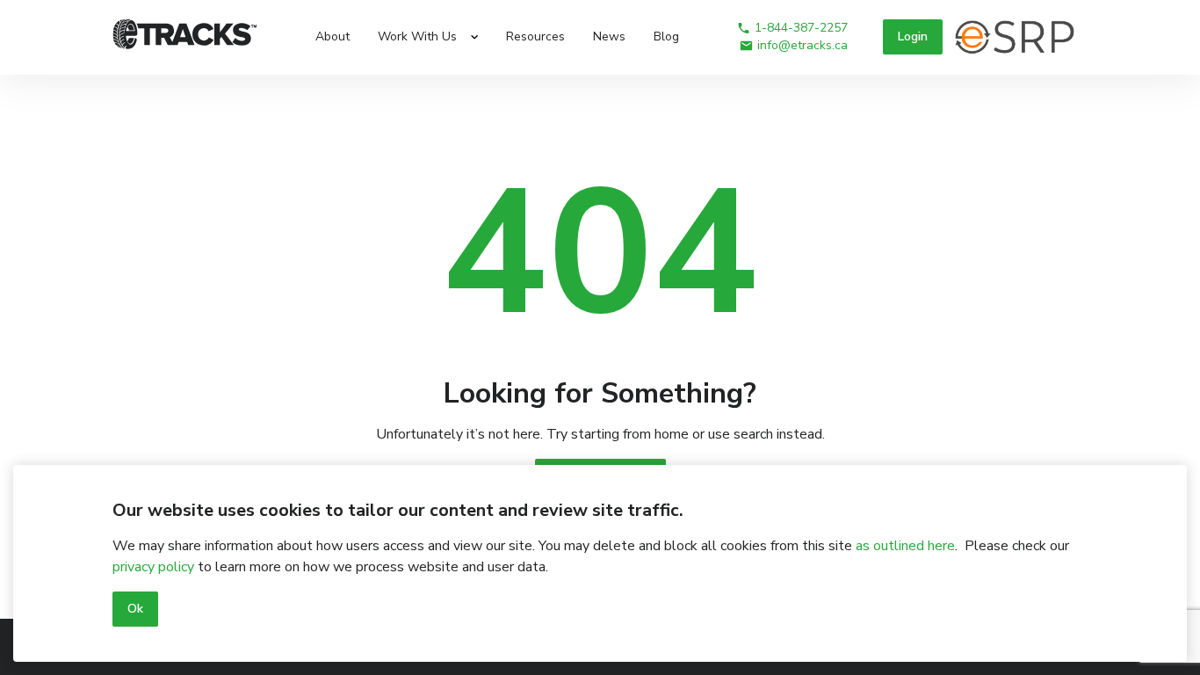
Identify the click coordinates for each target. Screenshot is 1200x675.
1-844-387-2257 (801, 27)
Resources (535, 36)
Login (913, 36)
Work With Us (417, 36)
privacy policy (153, 567)
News (609, 36)
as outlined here (905, 545)
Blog (666, 36)
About (332, 36)
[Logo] (184, 36)
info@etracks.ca (802, 45)
